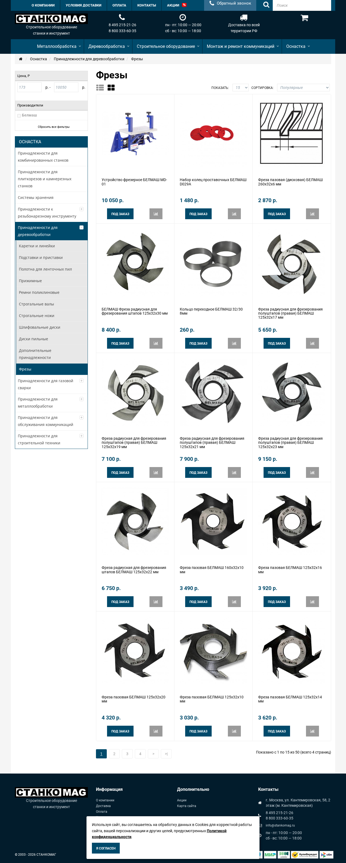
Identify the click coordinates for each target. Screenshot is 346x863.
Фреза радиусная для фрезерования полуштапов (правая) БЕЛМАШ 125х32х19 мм (134, 442)
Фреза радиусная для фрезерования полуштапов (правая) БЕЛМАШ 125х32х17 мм (290, 313)
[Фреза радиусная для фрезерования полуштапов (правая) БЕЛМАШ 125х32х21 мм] (213, 391)
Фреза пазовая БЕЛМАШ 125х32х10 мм (212, 699)
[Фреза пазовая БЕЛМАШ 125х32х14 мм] (291, 650)
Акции (182, 800)
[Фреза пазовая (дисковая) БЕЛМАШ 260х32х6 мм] (291, 133)
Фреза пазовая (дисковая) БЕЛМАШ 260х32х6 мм (290, 182)
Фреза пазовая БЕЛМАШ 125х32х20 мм (133, 699)
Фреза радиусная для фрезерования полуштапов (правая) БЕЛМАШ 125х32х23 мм (290, 442)
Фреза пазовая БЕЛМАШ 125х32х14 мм (290, 699)
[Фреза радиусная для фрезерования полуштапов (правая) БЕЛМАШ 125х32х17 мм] (291, 262)
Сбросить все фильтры (54, 127)
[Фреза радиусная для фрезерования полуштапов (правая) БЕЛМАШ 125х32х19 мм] (135, 391)
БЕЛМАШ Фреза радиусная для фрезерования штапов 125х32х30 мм (135, 311)
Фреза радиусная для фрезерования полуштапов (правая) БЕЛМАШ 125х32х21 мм (212, 442)
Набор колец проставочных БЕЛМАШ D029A (213, 182)
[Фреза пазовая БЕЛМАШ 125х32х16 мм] (291, 521)
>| (166, 754)
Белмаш (29, 115)
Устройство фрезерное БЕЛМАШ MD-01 (134, 182)
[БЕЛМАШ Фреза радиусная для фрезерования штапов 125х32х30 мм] (135, 262)
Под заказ (120, 214)
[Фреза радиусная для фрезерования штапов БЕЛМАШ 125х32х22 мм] (135, 521)
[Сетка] (112, 87)
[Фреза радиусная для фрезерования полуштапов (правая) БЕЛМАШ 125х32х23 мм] (291, 391)
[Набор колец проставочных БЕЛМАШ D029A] (213, 133)
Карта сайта (186, 806)
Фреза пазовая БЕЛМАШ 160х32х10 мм (212, 569)
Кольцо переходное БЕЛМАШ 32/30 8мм (211, 311)
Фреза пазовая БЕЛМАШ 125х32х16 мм (290, 569)
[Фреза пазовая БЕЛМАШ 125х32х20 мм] (135, 650)
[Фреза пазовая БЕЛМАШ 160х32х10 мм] (213, 521)
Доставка (103, 806)
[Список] (102, 87)
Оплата (101, 812)
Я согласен (105, 848)
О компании (105, 800)
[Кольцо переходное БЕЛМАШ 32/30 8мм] (213, 262)
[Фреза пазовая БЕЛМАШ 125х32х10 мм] (213, 650)
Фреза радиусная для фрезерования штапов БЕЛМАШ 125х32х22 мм (134, 569)
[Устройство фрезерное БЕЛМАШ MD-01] (135, 133)
